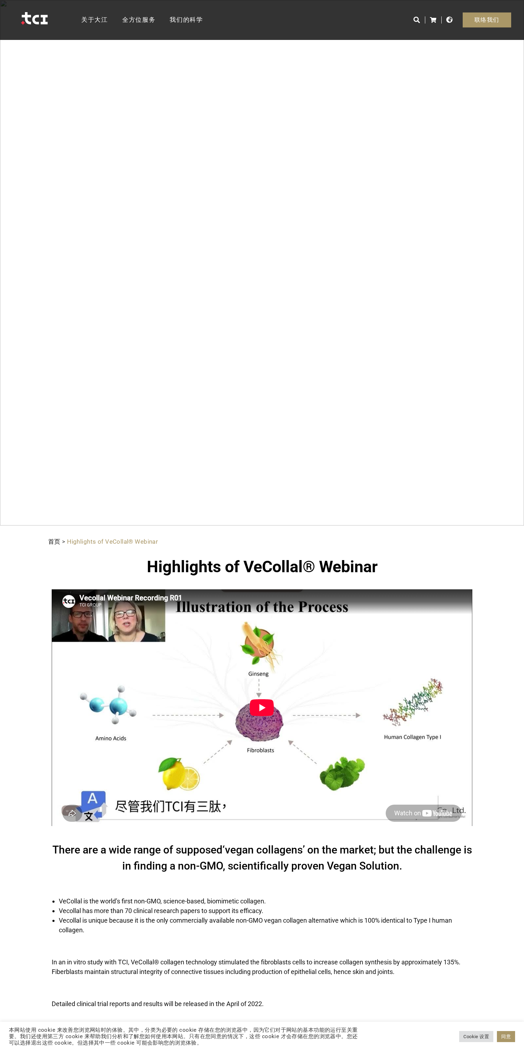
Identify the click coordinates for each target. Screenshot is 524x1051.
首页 (54, 541)
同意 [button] (506, 1036)
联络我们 (486, 19)
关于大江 (94, 19)
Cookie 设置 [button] (476, 1036)
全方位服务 (139, 19)
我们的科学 (186, 19)
